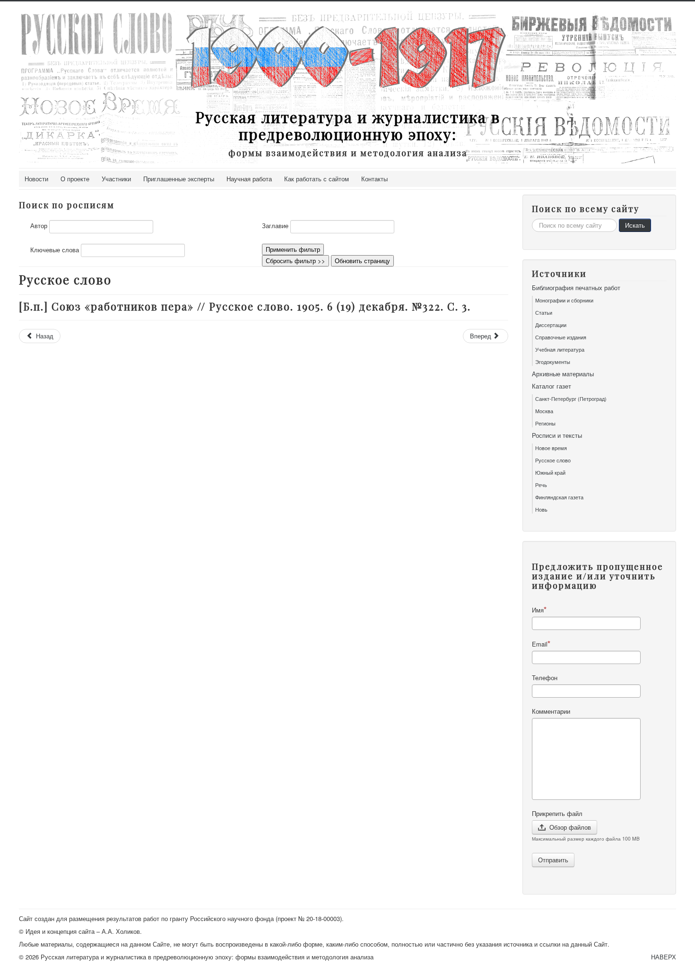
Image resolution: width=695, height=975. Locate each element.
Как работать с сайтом (316, 178)
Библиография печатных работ (576, 288)
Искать (635, 225)
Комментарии (551, 711)
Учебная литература (559, 349)
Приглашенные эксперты (178, 178)
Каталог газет (551, 386)
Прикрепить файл (557, 813)
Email (539, 643)
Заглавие (275, 226)
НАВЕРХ (663, 956)
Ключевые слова (54, 250)
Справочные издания (560, 337)
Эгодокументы (552, 361)
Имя (538, 609)
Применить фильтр (293, 249)
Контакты (374, 178)
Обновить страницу (362, 260)
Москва (544, 411)
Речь (541, 484)
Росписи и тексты (557, 435)
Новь (541, 509)
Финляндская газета (559, 497)
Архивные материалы (563, 374)
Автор (38, 226)
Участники (116, 178)
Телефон (544, 678)
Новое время (551, 448)
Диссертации (550, 324)
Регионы (545, 423)
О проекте (75, 178)
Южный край (550, 472)
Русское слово (553, 460)
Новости (36, 178)
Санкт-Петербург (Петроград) (571, 398)
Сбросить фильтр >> (295, 260)
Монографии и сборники (564, 300)
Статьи (543, 312)
